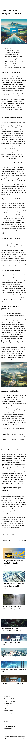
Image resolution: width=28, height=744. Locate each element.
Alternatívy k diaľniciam (12, 63)
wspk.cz (3, 2)
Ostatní (25, 540)
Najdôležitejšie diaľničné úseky (13, 52)
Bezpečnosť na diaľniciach (12, 60)
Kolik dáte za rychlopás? (8, 657)
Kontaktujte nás (16, 534)
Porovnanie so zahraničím (12, 65)
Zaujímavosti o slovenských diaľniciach (15, 67)
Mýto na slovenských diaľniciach (14, 56)
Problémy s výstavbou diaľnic (13, 54)
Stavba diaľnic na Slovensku (13, 50)
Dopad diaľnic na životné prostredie (14, 62)
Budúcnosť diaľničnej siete (12, 58)
